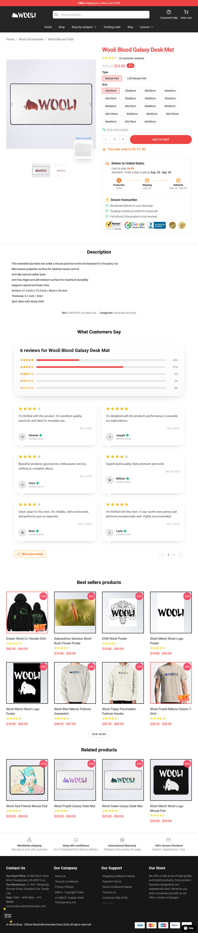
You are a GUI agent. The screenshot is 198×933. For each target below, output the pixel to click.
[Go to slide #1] (41, 171)
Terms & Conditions (66, 881)
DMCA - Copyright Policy (69, 892)
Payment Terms (111, 881)
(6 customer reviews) (131, 58)
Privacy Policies (64, 886)
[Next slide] (90, 104)
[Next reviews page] (180, 554)
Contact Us (109, 892)
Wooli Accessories (31, 39)
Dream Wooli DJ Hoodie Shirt (26, 638)
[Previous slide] (12, 104)
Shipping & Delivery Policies (118, 876)
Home (10, 39)
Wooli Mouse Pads (60, 39)
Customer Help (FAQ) (115, 897)
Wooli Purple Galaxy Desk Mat (74, 806)
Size (104, 84)
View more (99, 734)
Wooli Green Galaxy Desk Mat (122, 806)
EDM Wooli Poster (114, 638)
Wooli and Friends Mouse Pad (26, 806)
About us (60, 876)
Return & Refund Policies (117, 886)
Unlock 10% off (7, 916)
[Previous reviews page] (161, 554)
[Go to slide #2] (61, 171)
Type (105, 72)
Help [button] (191, 928)
